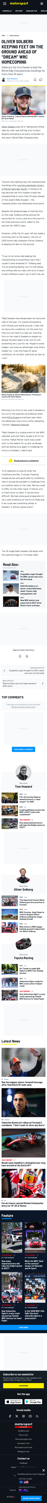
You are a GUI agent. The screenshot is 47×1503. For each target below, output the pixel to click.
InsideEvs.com (23, 1431)
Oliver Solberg (8, 126)
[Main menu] (5, 4)
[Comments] (41, 79)
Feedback (23, 1463)
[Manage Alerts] (27, 656)
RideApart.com (24, 1451)
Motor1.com (23, 1435)
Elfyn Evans (13, 417)
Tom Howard (12, 79)
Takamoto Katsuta (19, 424)
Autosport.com (23, 1443)
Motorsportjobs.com (23, 1439)
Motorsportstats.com (23, 1447)
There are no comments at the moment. (23, 705)
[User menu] (41, 3)
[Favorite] (35, 79)
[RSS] (37, 1416)
